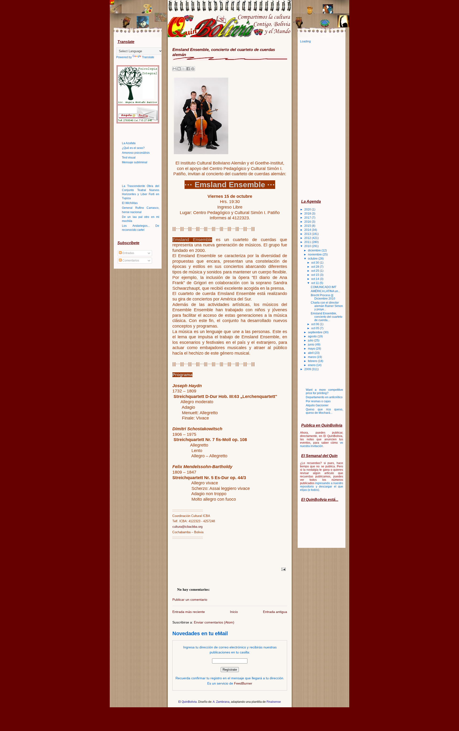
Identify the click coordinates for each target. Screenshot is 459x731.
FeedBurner (243, 683)
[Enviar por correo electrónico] (174, 68)
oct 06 (315, 324)
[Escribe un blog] (179, 68)
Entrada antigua (275, 612)
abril (311, 353)
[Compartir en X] (183, 68)
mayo (312, 348)
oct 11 (315, 283)
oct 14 (315, 279)
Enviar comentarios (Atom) (214, 622)
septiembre (315, 332)
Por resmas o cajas (318, 401)
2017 (308, 217)
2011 (308, 242)
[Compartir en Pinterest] (192, 68)
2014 (308, 230)
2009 (308, 369)
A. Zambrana (221, 701)
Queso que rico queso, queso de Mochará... (324, 411)
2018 (308, 213)
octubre (313, 258)
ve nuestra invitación (321, 444)
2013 (308, 234)
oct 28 (315, 266)
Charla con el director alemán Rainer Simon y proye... (327, 306)
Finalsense (274, 701)
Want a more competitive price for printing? (324, 391)
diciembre (315, 250)
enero (312, 365)
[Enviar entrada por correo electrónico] (283, 569)
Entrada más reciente (188, 612)
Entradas (128, 253)
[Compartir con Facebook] (188, 68)
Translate (148, 57)
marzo (312, 357)
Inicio (234, 612)
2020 (308, 209)
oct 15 (315, 275)
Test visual (129, 157)
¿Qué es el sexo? (133, 148)
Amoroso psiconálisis (136, 152)
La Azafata (129, 143)
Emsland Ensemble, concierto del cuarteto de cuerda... (326, 317)
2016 (308, 221)
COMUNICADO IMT (323, 287)
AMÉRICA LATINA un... (325, 291)
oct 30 (315, 262)
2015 (308, 225)
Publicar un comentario (189, 599)
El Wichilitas (130, 203)
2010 (308, 246)
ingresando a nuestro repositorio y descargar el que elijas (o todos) (321, 487)
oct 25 (315, 270)
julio (311, 340)
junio (311, 344)
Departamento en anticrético (324, 397)
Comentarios (130, 260)
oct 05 (315, 328)
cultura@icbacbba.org (187, 526)
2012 (308, 238)
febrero (313, 361)
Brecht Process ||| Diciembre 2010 (323, 297)
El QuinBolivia (187, 701)
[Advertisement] (319, 121)
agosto (312, 336)
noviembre (315, 254)
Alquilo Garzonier (317, 405)
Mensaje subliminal (134, 162)
